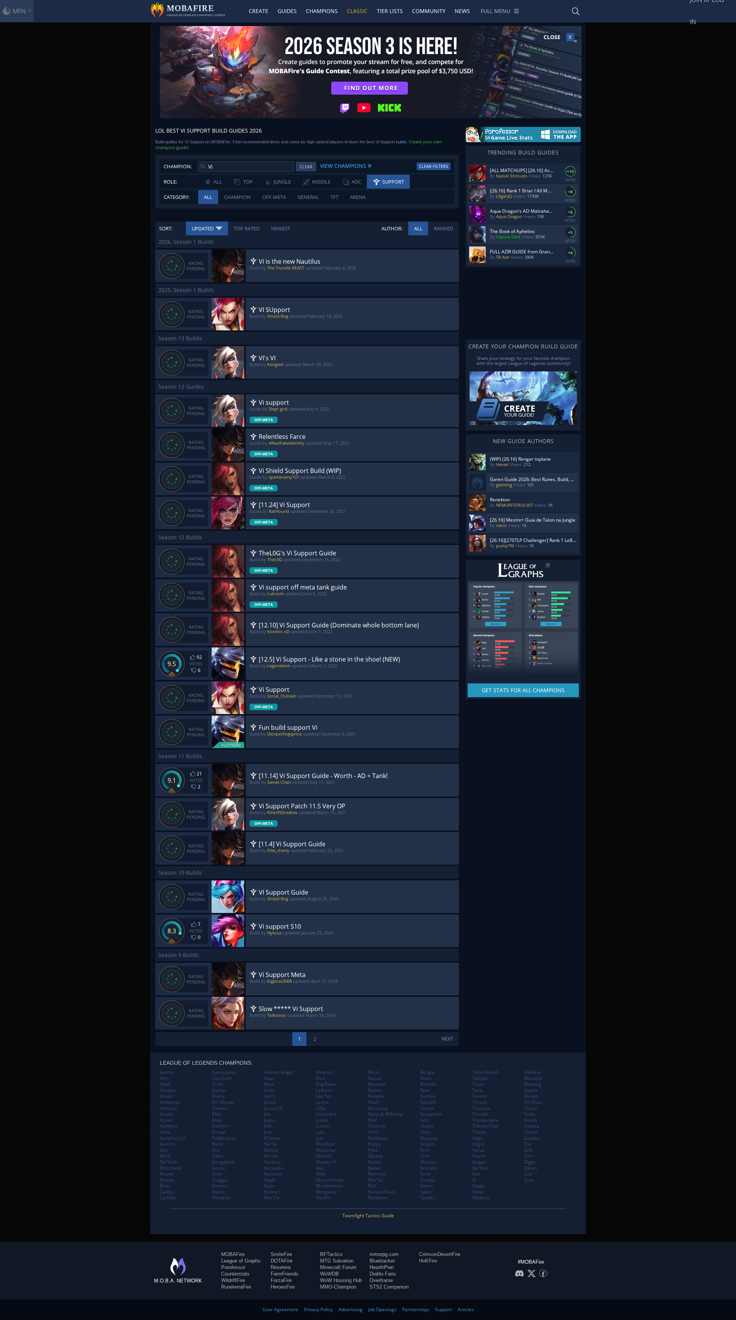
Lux (319, 1138)
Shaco (426, 1126)
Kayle (270, 1180)
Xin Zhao (533, 1102)
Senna (427, 1108)
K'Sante (272, 1138)
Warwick (533, 1078)
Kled (320, 1078)
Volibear (533, 1072)
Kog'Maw (325, 1084)
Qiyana (375, 1156)
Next (447, 1039)
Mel (320, 1168)
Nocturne (378, 1108)
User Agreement (280, 1309)
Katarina (273, 1174)
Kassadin (273, 1168)
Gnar (217, 1174)
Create (258, 11)
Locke (322, 1120)
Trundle (480, 1114)
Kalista (271, 1150)
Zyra (529, 1180)
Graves (219, 1186)
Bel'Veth (168, 1162)
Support (443, 1309)
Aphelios (169, 1126)
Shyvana (429, 1138)
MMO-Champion (338, 1287)
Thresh (479, 1102)
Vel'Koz (480, 1168)
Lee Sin (323, 1096)
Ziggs (530, 1162)
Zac (528, 1144)
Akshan (168, 1090)
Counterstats (235, 1274)
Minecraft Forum (338, 1267)
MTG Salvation (336, 1261)
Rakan (374, 1168)
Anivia (166, 1114)
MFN (19, 11)
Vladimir (481, 1198)
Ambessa (170, 1102)
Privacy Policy (318, 1309)
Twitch (479, 1132)
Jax (267, 1114)
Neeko (375, 1090)
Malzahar (326, 1150)
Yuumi (530, 1132)
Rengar (427, 1072)
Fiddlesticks (224, 1138)
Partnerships (415, 1309)
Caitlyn (167, 1192)
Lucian (323, 1126)
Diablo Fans (383, 1274)
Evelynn (220, 1126)
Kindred (324, 1072)
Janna (270, 1102)
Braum (167, 1180)
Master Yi (326, 1162)
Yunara (531, 1126)
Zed (528, 1150)
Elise (217, 1120)
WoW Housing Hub (341, 1280)
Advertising (350, 1309)
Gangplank (223, 1162)
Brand (166, 1174)
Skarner (428, 1162)
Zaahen (532, 1138)
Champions (322, 11)
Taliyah (480, 1078)
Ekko (217, 1114)
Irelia (269, 1090)
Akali (165, 1084)
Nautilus (377, 1084)
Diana (218, 1096)
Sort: (165, 228)
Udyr (477, 1138)
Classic (357, 11)
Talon (478, 1084)
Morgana (325, 1192)
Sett (424, 1120)
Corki (217, 1084)
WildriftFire (233, 1280)
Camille (168, 1198)
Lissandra (326, 1114)
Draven (220, 1108)
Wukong (532, 1084)
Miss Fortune (329, 1180)
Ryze (425, 1090)
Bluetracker (382, 1261)
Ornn (373, 1132)
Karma (271, 1156)
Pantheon (378, 1138)
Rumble (428, 1084)
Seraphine (431, 1114)
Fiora (217, 1144)
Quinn (374, 1162)
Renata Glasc (382, 1192)
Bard (165, 1156)
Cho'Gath (222, 1078)
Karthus (272, 1162)
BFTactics (331, 1254)
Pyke (373, 1150)
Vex (476, 1174)
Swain (426, 1186)
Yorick (530, 1120)
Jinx (267, 1132)
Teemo (479, 1096)
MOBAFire (233, 1254)
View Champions (345, 164)
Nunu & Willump (385, 1114)
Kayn (269, 1186)
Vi (474, 1180)
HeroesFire (283, 1287)
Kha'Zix (271, 1198)
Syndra (427, 1198)
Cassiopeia (223, 1072)
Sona (425, 1174)
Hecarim (221, 1198)
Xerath (531, 1096)
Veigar (479, 1162)
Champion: (178, 166)
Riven (426, 1078)
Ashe (165, 1132)
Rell (372, 1186)
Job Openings (382, 1309)
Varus (478, 1150)
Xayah (530, 1090)
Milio (321, 1174)
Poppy (374, 1144)
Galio (217, 1156)
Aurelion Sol (173, 1138)
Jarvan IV (273, 1108)
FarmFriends (285, 1274)
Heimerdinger (279, 1072)
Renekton (378, 1198)
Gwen (218, 1192)
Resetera (281, 1267)
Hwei (269, 1078)
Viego (478, 1186)
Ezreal (218, 1132)
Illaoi (269, 1084)
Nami (374, 1072)
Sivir (424, 1156)
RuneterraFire (236, 1287)
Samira (427, 1096)
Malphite (325, 1144)
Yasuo (530, 1108)
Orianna (376, 1126)
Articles (466, 1309)
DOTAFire (281, 1261)
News (462, 11)
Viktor (478, 1192)
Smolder (429, 1168)
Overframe (381, 1280)
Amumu (168, 1108)
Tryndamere (485, 1120)
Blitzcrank (170, 1168)
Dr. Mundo (223, 1102)
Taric (477, 1090)
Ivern (269, 1096)
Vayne (478, 1156)
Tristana (481, 1108)
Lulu (320, 1132)
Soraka (427, 1180)
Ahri (164, 1078)
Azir (164, 1150)
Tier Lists (390, 11)
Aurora (167, 1144)
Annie (166, 1120)
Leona (322, 1102)
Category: (176, 197)
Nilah (373, 1102)
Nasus (374, 1078)
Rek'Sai (375, 1180)
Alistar (167, 1096)
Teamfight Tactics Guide (368, 1215)
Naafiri (323, 1198)
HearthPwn (382, 1267)
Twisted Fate (485, 1126)
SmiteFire (281, 1254)
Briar (165, 1186)
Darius (219, 1090)
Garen (218, 1168)
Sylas (425, 1192)
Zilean (530, 1168)
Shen (425, 1132)
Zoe (528, 1174)
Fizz (216, 1150)
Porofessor (233, 1267)
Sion (424, 1150)
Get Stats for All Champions (523, 690)
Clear (306, 166)
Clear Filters (433, 166)
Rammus (377, 1174)
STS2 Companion (389, 1287)
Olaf (372, 1120)
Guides (287, 11)
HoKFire (428, 1261)
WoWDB (329, 1274)
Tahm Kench (485, 1072)
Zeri (528, 1156)
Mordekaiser (329, 1186)
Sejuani (428, 1102)
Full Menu (495, 11)
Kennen (272, 1192)
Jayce (269, 1120)
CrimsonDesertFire (439, 1254)
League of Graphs (241, 1261)
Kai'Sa (270, 1144)
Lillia (320, 1108)
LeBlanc (324, 1090)
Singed (427, 1144)
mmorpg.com (384, 1254)
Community (428, 11)
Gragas (220, 1180)
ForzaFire (281, 1280)
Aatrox (167, 1072)
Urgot (478, 1144)
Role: (170, 181)
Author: (391, 228)
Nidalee (376, 1096)
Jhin (268, 1126)
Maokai (324, 1156)
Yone (529, 1114)
